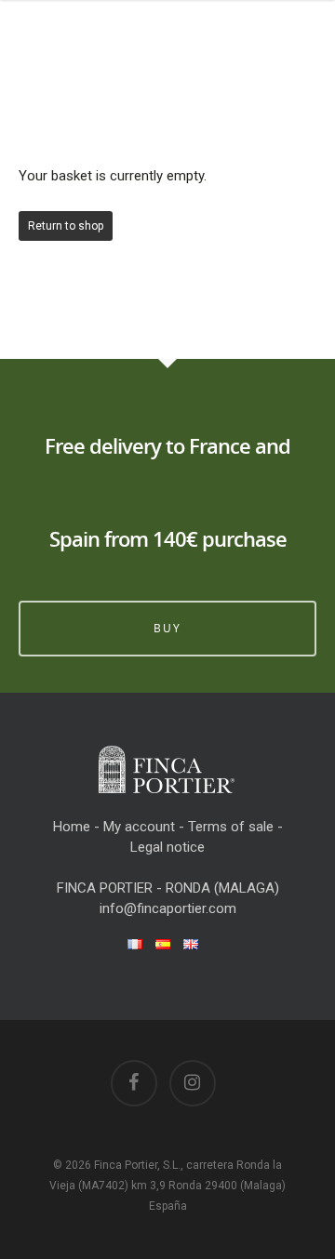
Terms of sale (231, 826)
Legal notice (167, 847)
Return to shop (65, 225)
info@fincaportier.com (168, 908)
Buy (167, 628)
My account (139, 826)
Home (71, 826)
